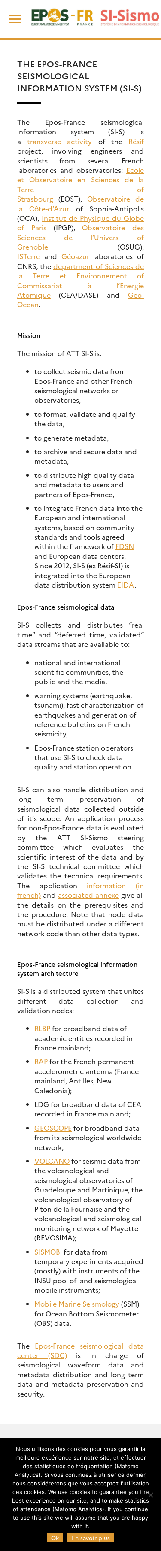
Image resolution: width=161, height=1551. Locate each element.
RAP (41, 1061)
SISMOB (47, 1251)
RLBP (42, 1028)
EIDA (125, 584)
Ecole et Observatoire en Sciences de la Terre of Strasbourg (80, 184)
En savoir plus (91, 1538)
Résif (136, 141)
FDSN (124, 546)
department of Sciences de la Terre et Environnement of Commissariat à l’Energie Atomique (80, 280)
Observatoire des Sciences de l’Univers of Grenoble (80, 237)
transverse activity (59, 141)
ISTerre (28, 256)
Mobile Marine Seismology (76, 1303)
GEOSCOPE (53, 1127)
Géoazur (75, 256)
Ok (55, 1538)
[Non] (150, 1495)
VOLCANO (52, 1160)
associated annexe (88, 894)
